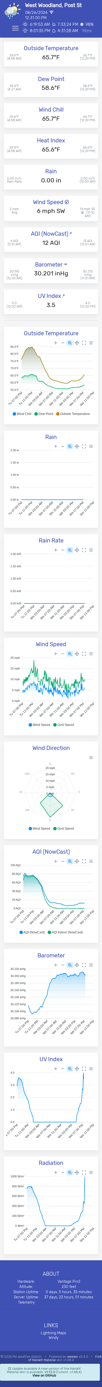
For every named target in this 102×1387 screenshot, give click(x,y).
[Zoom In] (55, 343)
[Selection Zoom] (69, 343)
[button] (21, 414)
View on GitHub (44, 1375)
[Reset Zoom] (84, 343)
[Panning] (76, 343)
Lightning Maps (53, 1333)
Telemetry (26, 1302)
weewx (72, 1357)
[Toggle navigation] (15, 28)
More (87, 30)
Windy (53, 1338)
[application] (51, 378)
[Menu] (91, 343)
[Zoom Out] (62, 343)
